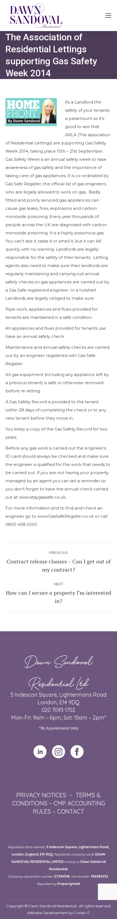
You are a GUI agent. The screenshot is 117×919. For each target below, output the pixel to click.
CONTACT (70, 811)
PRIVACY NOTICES (41, 795)
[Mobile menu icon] (108, 15)
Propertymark (68, 884)
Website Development (48, 913)
